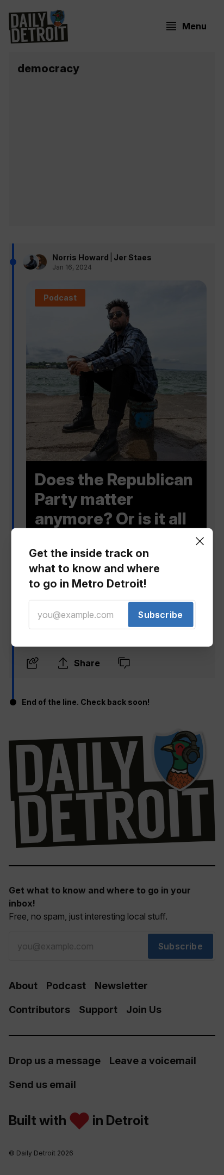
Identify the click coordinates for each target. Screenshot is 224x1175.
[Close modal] (199, 541)
